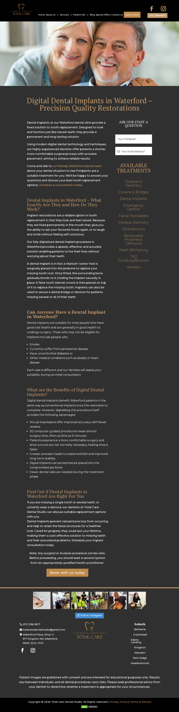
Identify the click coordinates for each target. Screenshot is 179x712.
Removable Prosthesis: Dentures (133, 239)
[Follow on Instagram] (163, 8)
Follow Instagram (91, 615)
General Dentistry (134, 223)
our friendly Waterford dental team (77, 166)
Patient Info (79, 15)
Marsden (139, 653)
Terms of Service (140, 701)
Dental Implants (133, 199)
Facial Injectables (133, 216)
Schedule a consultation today (60, 185)
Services (64, 15)
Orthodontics (133, 229)
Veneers (134, 267)
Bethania (140, 629)
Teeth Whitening (133, 250)
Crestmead (140, 634)
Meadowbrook (140, 663)
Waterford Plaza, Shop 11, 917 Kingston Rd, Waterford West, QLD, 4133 (40, 639)
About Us (50, 15)
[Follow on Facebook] (151, 8)
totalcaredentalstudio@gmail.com (44, 629)
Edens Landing (136, 641)
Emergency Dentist (133, 207)
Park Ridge (140, 658)
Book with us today (67, 573)
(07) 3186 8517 (157, 15)
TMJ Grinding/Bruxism (133, 259)
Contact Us (117, 15)
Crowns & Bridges (133, 192)
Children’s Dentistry (133, 184)
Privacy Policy (119, 701)
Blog (92, 15)
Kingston (140, 647)
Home (41, 15)
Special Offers (103, 15)
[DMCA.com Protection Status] (89, 707)
